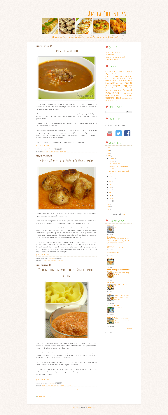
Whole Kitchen (129, 98)
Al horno (114, 71)
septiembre (112, 179)
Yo (108, 100)
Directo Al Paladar (111, 237)
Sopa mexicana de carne (66, 50)
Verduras (61, 260)
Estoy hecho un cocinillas (112, 252)
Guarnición (115, 80)
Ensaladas (112, 78)
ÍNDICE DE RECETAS (76, 37)
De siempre (116, 76)
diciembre (111, 158)
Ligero (49, 260)
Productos (129, 88)
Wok (106, 100)
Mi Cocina (109, 294)
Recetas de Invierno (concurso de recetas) (115, 57)
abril (110, 193)
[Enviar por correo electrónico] (56, 149)
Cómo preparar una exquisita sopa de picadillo (121, 273)
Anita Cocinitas (107, 14)
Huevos (130, 80)
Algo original (44, 260)
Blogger (123, 214)
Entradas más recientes (41, 389)
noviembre (111, 161)
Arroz (122, 74)
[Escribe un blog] (58, 149)
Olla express (116, 86)
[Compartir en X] (60, 149)
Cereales (110, 76)
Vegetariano (109, 97)
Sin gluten (53, 151)
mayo (110, 190)
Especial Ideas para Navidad (112, 59)
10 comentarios (52, 149)
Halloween (121, 80)
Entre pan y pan (120, 78)
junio (110, 187)
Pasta (58, 385)
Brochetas (126, 74)
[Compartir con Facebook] (61, 149)
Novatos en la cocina (46, 385)
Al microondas (121, 71)
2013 (109, 153)
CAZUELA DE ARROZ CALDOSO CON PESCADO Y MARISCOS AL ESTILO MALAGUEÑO (121, 297)
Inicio (59, 389)
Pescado (107, 88)
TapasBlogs (112, 95)
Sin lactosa (123, 93)
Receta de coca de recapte (113, 254)
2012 (109, 156)
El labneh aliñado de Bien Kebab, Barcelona (117, 248)
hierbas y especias (111, 225)
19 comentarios (52, 383)
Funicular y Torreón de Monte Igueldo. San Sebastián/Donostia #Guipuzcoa (121, 320)
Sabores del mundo (46, 151)
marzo (110, 195)
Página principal (57, 37)
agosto (110, 182)
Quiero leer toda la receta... (42, 145)
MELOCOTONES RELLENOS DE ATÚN (121, 285)
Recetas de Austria (118, 91)
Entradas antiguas (75, 389)
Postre (123, 88)
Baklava (115, 227)
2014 (109, 150)
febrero (111, 198)
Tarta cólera (116, 260)
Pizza (113, 88)
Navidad (121, 83)
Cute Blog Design (91, 407)
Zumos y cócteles (113, 100)
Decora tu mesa (123, 76)
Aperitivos (118, 74)
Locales (117, 83)
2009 (109, 210)
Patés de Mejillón (118, 307)
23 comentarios (52, 258)
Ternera (64, 151)
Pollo (58, 260)
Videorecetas (124, 98)
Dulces (107, 78)
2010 (109, 207)
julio (110, 184)
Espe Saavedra (110, 283)
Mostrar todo (129, 328)
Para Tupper (53, 260)
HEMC (126, 80)
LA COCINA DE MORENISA (113, 306)
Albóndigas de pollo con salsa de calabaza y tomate (66, 160)
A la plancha (108, 71)
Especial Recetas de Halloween (102, 37)
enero (110, 201)
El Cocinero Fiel (110, 246)
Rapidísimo (61, 385)
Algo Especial (128, 71)
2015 (109, 148)
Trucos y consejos (68, 385)
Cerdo (106, 76)
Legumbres (108, 83)
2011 (109, 204)
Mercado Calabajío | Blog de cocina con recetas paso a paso (118, 270)
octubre (111, 176)
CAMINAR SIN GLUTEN (112, 317)
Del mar (129, 76)
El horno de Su (110, 258)
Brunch (130, 74)
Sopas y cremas (58, 151)
